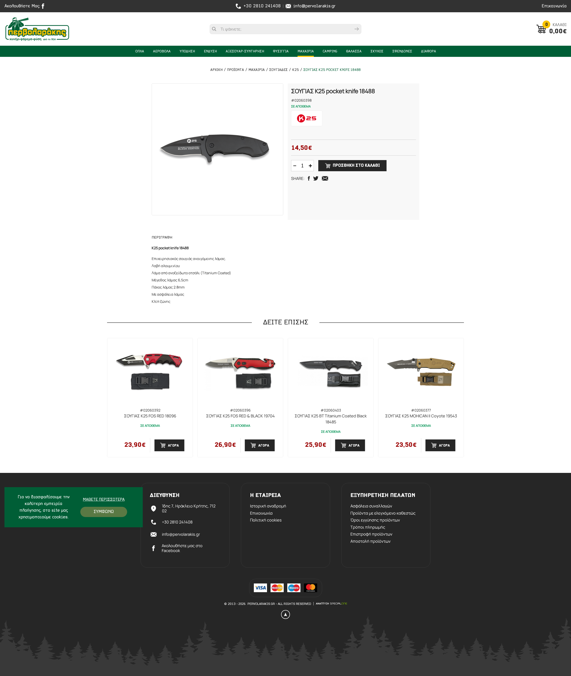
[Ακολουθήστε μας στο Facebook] (44, 6)
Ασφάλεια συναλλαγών (371, 506)
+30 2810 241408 (262, 6)
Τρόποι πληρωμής (367, 527)
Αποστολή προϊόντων (370, 541)
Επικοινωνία (554, 6)
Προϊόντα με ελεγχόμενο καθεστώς (383, 513)
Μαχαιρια (256, 70)
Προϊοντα (235, 70)
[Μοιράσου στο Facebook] (309, 178)
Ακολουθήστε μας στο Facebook (182, 548)
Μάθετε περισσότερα (104, 500)
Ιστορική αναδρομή (268, 506)
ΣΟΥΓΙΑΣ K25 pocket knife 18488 (332, 70)
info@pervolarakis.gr (314, 6)
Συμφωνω (104, 512)
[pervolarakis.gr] (46, 29)
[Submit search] (356, 29)
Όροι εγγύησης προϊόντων (375, 520)
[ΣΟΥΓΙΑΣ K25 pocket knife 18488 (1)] (217, 149)
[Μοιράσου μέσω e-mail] (325, 178)
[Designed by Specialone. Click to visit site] (331, 603)
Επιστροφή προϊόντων (371, 534)
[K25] (306, 118)
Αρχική (216, 70)
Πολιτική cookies (265, 520)
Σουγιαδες (278, 70)
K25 (295, 70)
